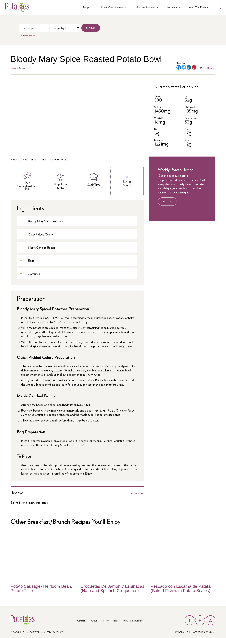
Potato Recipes (110, 620)
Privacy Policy (55, 632)
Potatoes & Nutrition (132, 620)
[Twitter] (184, 67)
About (94, 620)
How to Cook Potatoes (112, 7)
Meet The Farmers (198, 7)
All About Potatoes (145, 7)
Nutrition (172, 7)
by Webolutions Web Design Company (195, 632)
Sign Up (167, 201)
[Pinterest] (194, 67)
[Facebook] (178, 67)
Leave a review (137, 493)
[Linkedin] (189, 67)
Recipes (87, 7)
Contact (81, 620)
